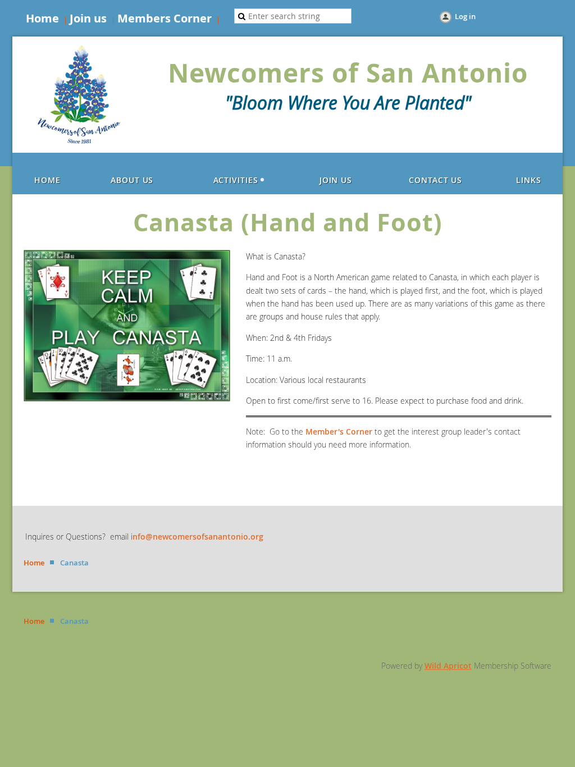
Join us (88, 18)
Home (42, 18)
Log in (465, 16)
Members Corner (164, 18)
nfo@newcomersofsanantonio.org (198, 536)
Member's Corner (338, 431)
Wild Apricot (448, 665)
